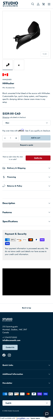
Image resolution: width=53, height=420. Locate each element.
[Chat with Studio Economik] (47, 414)
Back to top (26, 308)
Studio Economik (13, 411)
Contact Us (10, 347)
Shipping (5, 117)
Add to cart (35, 138)
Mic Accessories (8, 87)
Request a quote (26, 145)
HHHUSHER (6, 79)
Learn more (35, 418)
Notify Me (38, 158)
